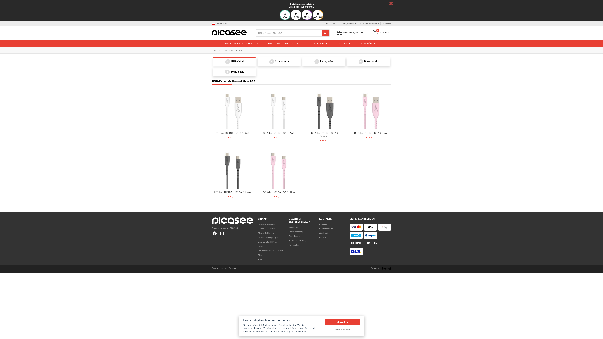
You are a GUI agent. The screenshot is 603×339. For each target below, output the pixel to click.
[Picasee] (229, 32)
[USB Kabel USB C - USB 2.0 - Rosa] (370, 109)
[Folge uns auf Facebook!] (215, 233)
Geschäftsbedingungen (268, 237)
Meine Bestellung (296, 231)
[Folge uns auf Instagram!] (222, 233)
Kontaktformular (326, 228)
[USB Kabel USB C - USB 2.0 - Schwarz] (324, 109)
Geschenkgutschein (266, 224)
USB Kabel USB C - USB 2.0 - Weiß (232, 133)
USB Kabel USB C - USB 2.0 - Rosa (370, 133)
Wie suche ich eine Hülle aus (270, 250)
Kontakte (323, 224)
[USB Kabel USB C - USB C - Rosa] (278, 168)
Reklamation (294, 244)
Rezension (262, 246)
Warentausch (294, 236)
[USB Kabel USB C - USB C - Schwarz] (232, 168)
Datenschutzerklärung (267, 241)
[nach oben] (4, 334)
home (214, 50)
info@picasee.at (349, 23)
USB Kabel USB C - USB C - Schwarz (232, 192)
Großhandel (324, 233)
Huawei (223, 50)
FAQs (260, 259)
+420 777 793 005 (331, 23)
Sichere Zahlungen (266, 233)
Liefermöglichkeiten (266, 228)
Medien (322, 237)
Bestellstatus (294, 227)
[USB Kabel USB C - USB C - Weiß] (278, 109)
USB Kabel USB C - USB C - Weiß (278, 133)
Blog (260, 255)
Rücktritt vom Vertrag (297, 240)
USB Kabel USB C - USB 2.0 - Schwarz (324, 134)
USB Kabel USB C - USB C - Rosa (278, 192)
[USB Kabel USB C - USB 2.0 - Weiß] (232, 109)
